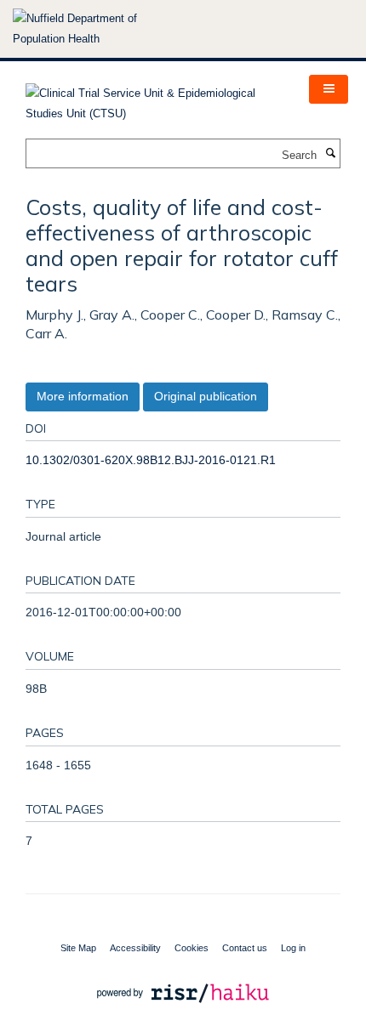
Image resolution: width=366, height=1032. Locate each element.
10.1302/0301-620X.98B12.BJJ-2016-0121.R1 (151, 460)
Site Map (78, 948)
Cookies (191, 948)
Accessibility (135, 948)
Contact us (244, 948)
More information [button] (83, 396)
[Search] (330, 154)
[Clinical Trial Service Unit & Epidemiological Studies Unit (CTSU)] (154, 98)
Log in (293, 948)
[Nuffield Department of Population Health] (98, 29)
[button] (328, 89)
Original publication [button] (205, 396)
